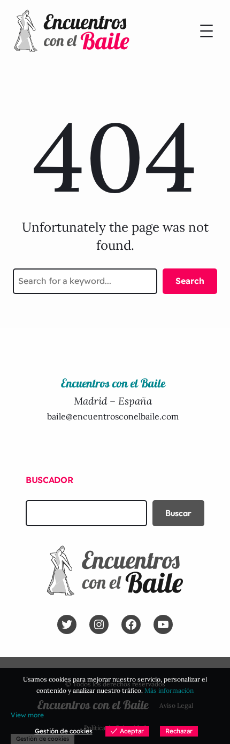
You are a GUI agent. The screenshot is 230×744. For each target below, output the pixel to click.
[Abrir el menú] (206, 31)
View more (27, 715)
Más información (169, 690)
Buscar (178, 513)
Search (189, 280)
